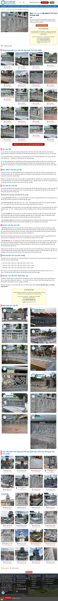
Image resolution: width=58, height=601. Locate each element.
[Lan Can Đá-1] (43, 382)
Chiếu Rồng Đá (24, 6)
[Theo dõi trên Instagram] (19, 589)
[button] (56, 2)
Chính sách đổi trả (49, 581)
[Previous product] (56, 10)
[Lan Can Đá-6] (15, 354)
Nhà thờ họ (10, 6)
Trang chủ (3, 9)
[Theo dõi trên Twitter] (21, 589)
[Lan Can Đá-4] (15, 315)
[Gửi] (24, 2)
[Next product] (54, 10)
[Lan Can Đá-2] (43, 403)
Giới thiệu (54, 6)
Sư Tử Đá (41, 6)
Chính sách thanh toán (50, 577)
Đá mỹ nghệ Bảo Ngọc (46, 41)
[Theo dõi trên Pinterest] (23, 589)
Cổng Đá (33, 585)
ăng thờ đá (34, 581)
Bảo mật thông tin (49, 583)
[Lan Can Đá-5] (15, 333)
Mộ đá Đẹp (34, 583)
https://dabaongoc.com (45, 42)
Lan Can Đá (30, 6)
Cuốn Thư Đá (17, 6)
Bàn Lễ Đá (36, 6)
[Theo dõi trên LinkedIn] (25, 589)
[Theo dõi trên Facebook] (17, 589)
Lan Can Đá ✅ (8, 9)
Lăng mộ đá (34, 577)
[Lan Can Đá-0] (43, 358)
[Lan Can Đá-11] (43, 336)
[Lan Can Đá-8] (15, 403)
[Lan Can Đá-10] (43, 317)
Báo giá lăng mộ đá (35, 587)
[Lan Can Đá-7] (15, 379)
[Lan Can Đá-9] (15, 424)
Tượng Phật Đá (47, 6)
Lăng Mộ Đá (4, 6)
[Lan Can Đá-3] (43, 432)
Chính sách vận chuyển (50, 579)
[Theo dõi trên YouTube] (17, 591)
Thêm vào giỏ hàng (42, 25)
